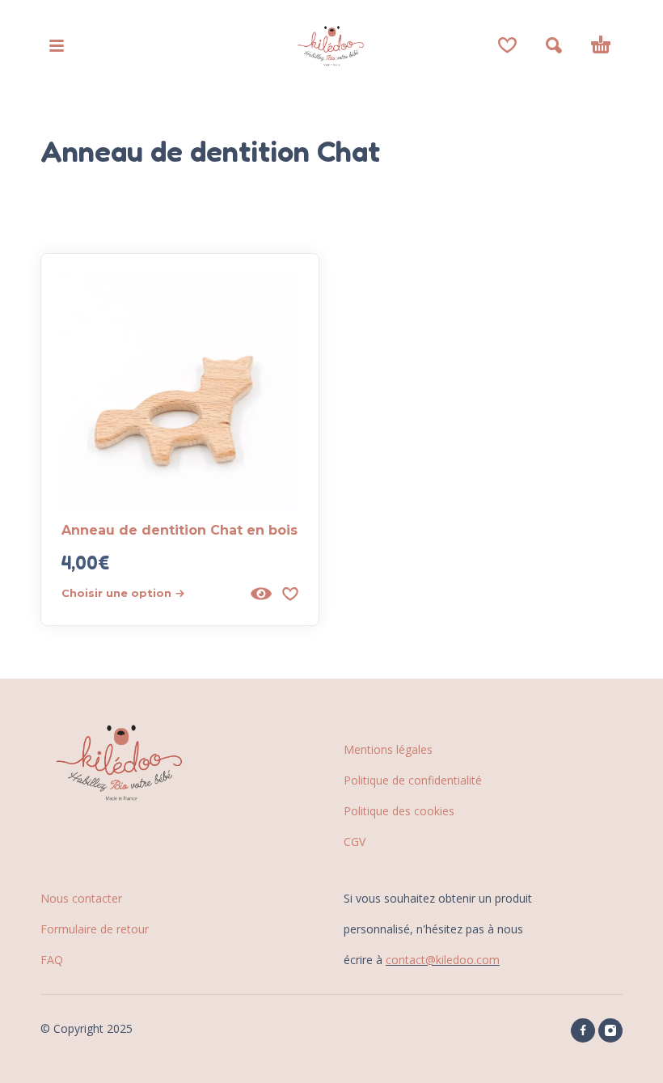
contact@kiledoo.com (443, 959)
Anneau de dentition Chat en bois (179, 530)
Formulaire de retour (94, 929)
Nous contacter (81, 898)
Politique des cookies (399, 811)
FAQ (51, 959)
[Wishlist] (507, 45)
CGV (354, 841)
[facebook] (583, 1030)
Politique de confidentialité (413, 780)
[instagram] (610, 1030)
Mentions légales (388, 749)
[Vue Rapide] (261, 594)
